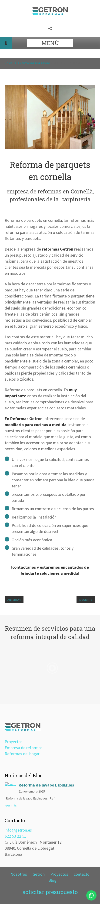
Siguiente (86, 600)
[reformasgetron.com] (50, 13)
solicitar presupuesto (50, 892)
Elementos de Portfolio (32, 63)
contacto (82, 874)
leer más (11, 805)
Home (8, 63)
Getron (39, 874)
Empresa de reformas (24, 747)
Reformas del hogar (22, 753)
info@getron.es (18, 830)
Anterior (14, 600)
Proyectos (14, 741)
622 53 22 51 (15, 836)
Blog (52, 880)
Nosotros (18, 874)
